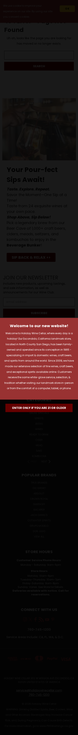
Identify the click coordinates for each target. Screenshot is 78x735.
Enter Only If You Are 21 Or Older (39, 408)
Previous (6, 731)
